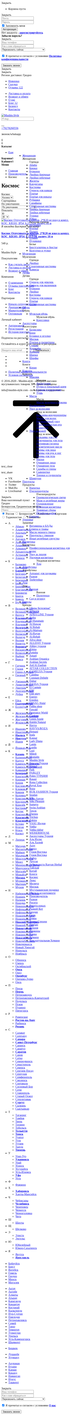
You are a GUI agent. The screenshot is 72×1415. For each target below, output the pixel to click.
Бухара (12, 1366)
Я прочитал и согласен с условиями (31, 1405)
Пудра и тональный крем (51, 386)
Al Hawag (35, 623)
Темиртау (14, 1329)
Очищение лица (46, 462)
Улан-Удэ (20, 1156)
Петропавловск (17, 1320)
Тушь (39, 392)
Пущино (20, 1007)
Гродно (12, 1276)
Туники (33, 215)
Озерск (19, 963)
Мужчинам (29, 253)
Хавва (33, 934)
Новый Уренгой (25, 947)
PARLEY (34, 772)
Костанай (14, 1307)
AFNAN (34, 611)
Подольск (21, 1001)
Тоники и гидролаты (48, 475)
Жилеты (34, 180)
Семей (12, 1323)
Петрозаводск (23, 994)
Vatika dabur (36, 829)
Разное (33, 576)
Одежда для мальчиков (42, 285)
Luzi (31, 750)
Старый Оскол (24, 1096)
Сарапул (20, 1048)
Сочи (18, 1089)
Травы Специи (38, 921)
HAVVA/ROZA (38, 728)
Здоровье (27, 519)
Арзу (32, 845)
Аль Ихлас (35, 839)
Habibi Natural (37, 722)
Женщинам (29, 155)
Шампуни (42, 427)
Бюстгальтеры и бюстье (43, 247)
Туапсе (19, 1137)
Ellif (31, 690)
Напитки (34, 487)
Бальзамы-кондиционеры (51, 415)
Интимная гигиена (47, 443)
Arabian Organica (39, 658)
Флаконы (34, 931)
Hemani (33, 731)
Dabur (32, 680)
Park (31, 769)
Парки (33, 234)
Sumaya (33, 804)
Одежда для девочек (41, 282)
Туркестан (14, 1332)
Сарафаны (35, 203)
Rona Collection (38, 782)
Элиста (19, 1235)
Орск (18, 982)
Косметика (28, 541)
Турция (33, 927)
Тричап (33, 924)
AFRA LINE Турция (41, 614)
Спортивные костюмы (42, 206)
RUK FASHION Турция (43, 791)
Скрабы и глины (46, 468)
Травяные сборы (46, 510)
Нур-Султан (15, 1313)
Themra (33, 813)
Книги (26, 361)
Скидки (13, 84)
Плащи (33, 237)
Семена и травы (38, 529)
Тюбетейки (36, 579)
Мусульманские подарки (44, 889)
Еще (10, 152)
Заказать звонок (11, 65)
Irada (32, 734)
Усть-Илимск (23, 1172)
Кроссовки (42, 320)
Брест (11, 1266)
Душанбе (13, 1354)
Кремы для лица (46, 449)
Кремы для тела (45, 456)
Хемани (34, 937)
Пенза (19, 988)
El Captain (35, 687)
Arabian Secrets (38, 661)
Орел (18, 972)
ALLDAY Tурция (40, 642)
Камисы (34, 269)
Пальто (33, 231)
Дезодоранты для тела (49, 440)
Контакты (14, 109)
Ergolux (33, 699)
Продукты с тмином (41, 535)
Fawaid (33, 709)
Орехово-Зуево (24, 979)
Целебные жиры (46, 513)
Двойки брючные (39, 174)
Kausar (33, 737)
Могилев (13, 1282)
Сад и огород (37, 598)
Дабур (33, 858)
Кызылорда (15, 1310)
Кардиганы (36, 184)
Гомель (12, 1273)
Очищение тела (45, 465)
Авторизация (9, 29)
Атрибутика (29, 567)
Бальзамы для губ (46, 437)
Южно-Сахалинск (26, 1248)
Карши (12, 1369)
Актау (12, 1288)
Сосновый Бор (24, 1086)
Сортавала (21, 1083)
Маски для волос (46, 418)
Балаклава (35, 329)
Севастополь (23, 1064)
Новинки (13, 81)
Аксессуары (29, 323)
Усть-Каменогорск (19, 1339)
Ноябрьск (21, 953)
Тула (18, 1140)
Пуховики (35, 240)
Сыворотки (43, 472)
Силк (32, 915)
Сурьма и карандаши (48, 389)
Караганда (14, 1301)
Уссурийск (21, 1168)
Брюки (33, 168)
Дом (24, 582)
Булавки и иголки (40, 335)
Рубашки (34, 199)
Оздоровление (44, 503)
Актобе (12, 1291)
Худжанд (13, 1357)
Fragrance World (38, 712)
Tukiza (33, 820)
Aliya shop (35, 639)
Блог (12, 102)
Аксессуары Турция (41, 836)
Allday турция (37, 646)
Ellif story (34, 693)
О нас (11, 99)
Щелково (20, 1229)
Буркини (34, 171)
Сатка (18, 1058)
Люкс (32, 880)
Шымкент (14, 1342)
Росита (33, 902)
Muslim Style (36, 760)
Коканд (12, 1372)
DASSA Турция (38, 684)
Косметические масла (49, 446)
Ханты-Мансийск (26, 1194)
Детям (26, 272)
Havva (33, 725)
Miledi (33, 753)
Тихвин (20, 1124)
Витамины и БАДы (41, 525)
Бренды (26, 601)
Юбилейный (22, 1244)
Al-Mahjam (35, 630)
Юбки (33, 218)
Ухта (18, 1178)
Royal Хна (35, 785)
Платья (33, 193)
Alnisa (33, 649)
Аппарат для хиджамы (42, 573)
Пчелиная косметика (48, 506)
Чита (18, 1216)
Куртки (33, 228)
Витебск (13, 1269)
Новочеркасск (23, 944)
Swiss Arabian (37, 807)
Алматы (13, 1294)
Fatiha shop (35, 706)
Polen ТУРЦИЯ (38, 775)
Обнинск (20, 960)
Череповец (21, 1206)
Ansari (33, 655)
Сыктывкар (22, 1108)
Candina (34, 674)
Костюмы (35, 187)
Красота (27, 370)
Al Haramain (36, 620)
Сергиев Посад (24, 1070)
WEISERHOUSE (39, 832)
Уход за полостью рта (49, 424)
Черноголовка (23, 1213)
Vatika (32, 826)
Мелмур (34, 883)
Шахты (19, 1222)
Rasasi (33, 779)
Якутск (19, 1254)
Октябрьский (23, 966)
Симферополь (23, 1077)
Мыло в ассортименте (42, 893)
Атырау (12, 1297)
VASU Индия (37, 823)
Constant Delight (38, 677)
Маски (40, 459)
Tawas (33, 810)
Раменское (21, 1016)
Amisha (33, 652)
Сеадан (33, 912)
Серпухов (21, 1073)
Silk (31, 798)
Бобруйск (14, 1263)
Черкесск (20, 1210)
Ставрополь (22, 1092)
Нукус (12, 1379)
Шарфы (33, 358)
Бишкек (13, 1348)
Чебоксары (21, 1200)
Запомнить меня (15, 25)
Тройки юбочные (39, 212)
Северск (20, 1067)
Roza (32, 788)
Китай (33, 870)
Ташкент (13, 1382)
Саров (19, 1054)
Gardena (34, 715)
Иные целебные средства (44, 538)
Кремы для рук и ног (48, 453)
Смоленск (21, 1080)
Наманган (14, 1376)
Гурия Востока (38, 851)
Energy (33, 696)
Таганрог (20, 1115)
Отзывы (15, 87)
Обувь (26, 307)
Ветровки (35, 225)
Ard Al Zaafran (37, 665)
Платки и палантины (42, 342)
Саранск (20, 1045)
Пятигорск (21, 1010)
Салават (20, 1032)
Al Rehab (34, 627)
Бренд (33, 848)
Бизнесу (13, 106)
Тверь (18, 1121)
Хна (38, 563)
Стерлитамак (23, 1099)
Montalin (34, 756)
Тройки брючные (39, 209)
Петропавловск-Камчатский (32, 997)
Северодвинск (24, 1061)
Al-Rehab (34, 636)
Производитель (38, 896)
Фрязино (20, 1184)
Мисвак (34, 339)
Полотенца (42, 595)
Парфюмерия (37, 405)
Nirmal (33, 766)
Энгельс (20, 1238)
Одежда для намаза (40, 190)
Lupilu (33, 747)
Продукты (28, 481)
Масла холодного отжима (51, 402)
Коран (33, 367)
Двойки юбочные (39, 177)
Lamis (32, 744)
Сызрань (20, 1105)
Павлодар (14, 1316)
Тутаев (19, 1143)
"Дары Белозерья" (40, 608)
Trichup (33, 817)
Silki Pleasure (36, 801)
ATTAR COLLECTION (43, 668)
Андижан (14, 1363)
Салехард (21, 1035)
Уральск (13, 1335)
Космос (33, 877)
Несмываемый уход (48, 421)
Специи (34, 516)
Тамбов (19, 1118)
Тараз (11, 1326)
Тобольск (20, 1127)
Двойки (34, 263)
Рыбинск (20, 1023)
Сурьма (33, 345)
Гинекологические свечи (51, 497)
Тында (19, 1146)
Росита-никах (37, 905)
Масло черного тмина (42, 532)
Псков (19, 1004)
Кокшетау (14, 1304)
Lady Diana (35, 741)
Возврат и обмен (18, 96)
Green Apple (36, 718)
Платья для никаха (40, 196)
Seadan (33, 794)
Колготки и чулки (40, 250)
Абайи (33, 165)
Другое (33, 861)
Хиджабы (35, 348)
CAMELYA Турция (40, 671)
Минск (12, 1279)
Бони (32, 332)
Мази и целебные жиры (50, 500)
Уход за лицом (37, 554)
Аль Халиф (36, 842)
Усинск (19, 1165)
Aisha (32, 617)
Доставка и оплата (19, 93)
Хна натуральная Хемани (44, 940)
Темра (33, 918)
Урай (18, 1162)
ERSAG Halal (37, 703)
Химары (34, 351)
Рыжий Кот (36, 908)
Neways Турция (38, 763)
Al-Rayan (34, 633)
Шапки (33, 354)
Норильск (21, 950)
